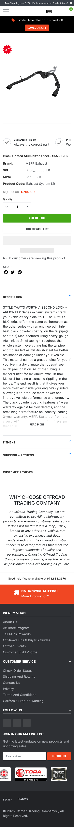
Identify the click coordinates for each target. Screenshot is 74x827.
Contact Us (11, 683)
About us (10, 622)
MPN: (7, 177)
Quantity (7, 199)
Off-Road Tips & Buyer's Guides (26, 640)
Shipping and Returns (19, 676)
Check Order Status (17, 671)
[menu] (6, 11)
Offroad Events (14, 646)
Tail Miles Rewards (17, 634)
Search (8, 799)
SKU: (6, 170)
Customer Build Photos (20, 652)
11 (9, 258)
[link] (7, 723)
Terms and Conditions (19, 695)
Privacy (8, 689)
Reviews (23, 799)
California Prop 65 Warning (23, 701)
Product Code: (14, 184)
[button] (37, 240)
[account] (59, 11)
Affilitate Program (16, 628)
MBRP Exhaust (36, 163)
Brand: (8, 163)
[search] (16, 11)
